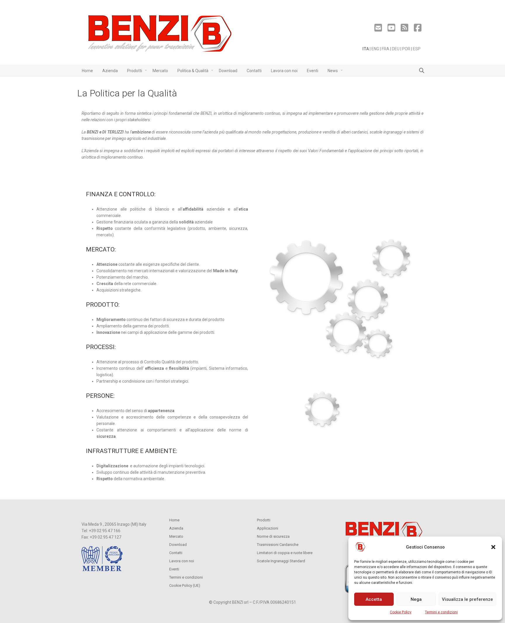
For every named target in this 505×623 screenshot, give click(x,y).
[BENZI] (160, 35)
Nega (416, 599)
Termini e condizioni (441, 612)
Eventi (174, 569)
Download (178, 544)
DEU (395, 48)
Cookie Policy (400, 612)
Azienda (176, 528)
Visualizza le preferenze (467, 599)
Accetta (374, 599)
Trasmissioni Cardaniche (277, 544)
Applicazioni (267, 528)
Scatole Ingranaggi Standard (281, 561)
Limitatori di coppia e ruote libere (284, 553)
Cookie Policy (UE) (184, 585)
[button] (493, 547)
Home (174, 520)
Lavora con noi (181, 561)
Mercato (176, 536)
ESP (417, 48)
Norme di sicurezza (273, 536)
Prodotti (263, 520)
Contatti (175, 553)
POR (406, 48)
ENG (375, 48)
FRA (385, 48)
